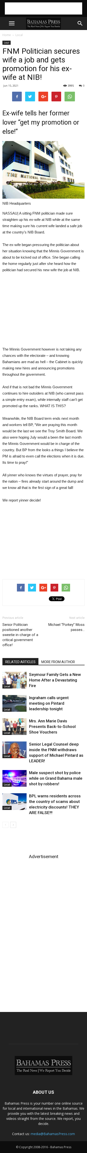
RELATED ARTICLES (20, 662)
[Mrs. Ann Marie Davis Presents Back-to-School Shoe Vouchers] (14, 726)
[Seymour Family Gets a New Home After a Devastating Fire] (14, 680)
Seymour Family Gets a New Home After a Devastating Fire (55, 680)
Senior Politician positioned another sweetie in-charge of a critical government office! (20, 634)
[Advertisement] (43, 8)
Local (19, 35)
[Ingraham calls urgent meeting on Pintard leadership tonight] (14, 703)
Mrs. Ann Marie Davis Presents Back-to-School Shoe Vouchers (52, 726)
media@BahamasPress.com (53, 1133)
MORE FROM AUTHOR (58, 662)
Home (6, 35)
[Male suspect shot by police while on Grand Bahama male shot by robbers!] (14, 778)
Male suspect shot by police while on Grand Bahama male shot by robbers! (55, 778)
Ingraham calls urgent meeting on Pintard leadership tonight (49, 703)
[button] (80, 23)
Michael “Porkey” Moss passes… (66, 627)
